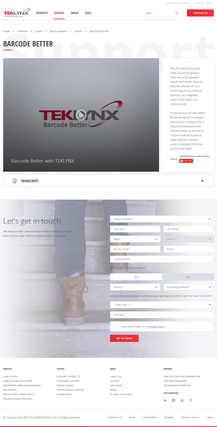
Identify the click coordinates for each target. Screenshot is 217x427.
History (115, 380)
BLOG (88, 13)
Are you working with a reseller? (128, 268)
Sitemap (169, 417)
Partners (199, 3)
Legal (210, 417)
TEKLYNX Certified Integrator (182, 376)
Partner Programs (175, 380)
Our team (116, 385)
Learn (38, 31)
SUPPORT (59, 13)
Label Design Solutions (17, 380)
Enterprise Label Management (22, 385)
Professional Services (70, 389)
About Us (116, 376)
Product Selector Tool (17, 398)
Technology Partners (177, 385)
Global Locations (121, 394)
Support (22, 31)
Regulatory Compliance (18, 394)
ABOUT (75, 13)
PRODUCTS (42, 13)
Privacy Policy (190, 417)
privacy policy (156, 326)
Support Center (67, 376)
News (113, 389)
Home (6, 31)
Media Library (58, 31)
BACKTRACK (9, 389)
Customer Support (68, 380)
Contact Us (200, 12)
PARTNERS (168, 368)
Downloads (64, 394)
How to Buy (10, 376)
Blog (132, 417)
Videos (78, 31)
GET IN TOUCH (124, 338)
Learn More (149, 417)
